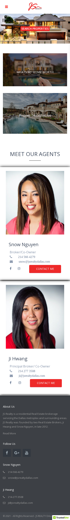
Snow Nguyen (23, 244)
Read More (9, 433)
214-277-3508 (15, 497)
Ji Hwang (18, 358)
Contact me (45, 269)
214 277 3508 (26, 371)
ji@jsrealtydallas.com (32, 375)
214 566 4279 (26, 256)
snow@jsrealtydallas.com (34, 261)
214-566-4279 (15, 472)
